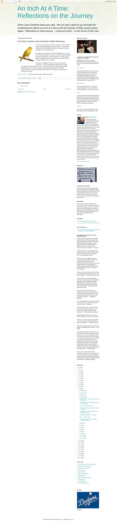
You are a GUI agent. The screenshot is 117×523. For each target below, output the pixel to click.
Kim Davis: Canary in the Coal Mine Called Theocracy (88, 420)
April (81, 431)
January (82, 438)
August (81, 423)
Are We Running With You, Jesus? (88, 415)
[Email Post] (39, 78)
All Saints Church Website (84, 466)
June (81, 427)
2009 (79, 451)
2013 (79, 443)
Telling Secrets (81, 479)
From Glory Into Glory (83, 473)
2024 (79, 369)
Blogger (72, 519)
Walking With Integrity (83, 483)
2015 (79, 389)
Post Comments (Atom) (30, 91)
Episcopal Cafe (82, 472)
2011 (79, 447)
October (82, 395)
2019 (79, 380)
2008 (79, 453)
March (81, 433)
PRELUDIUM (81, 475)
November (82, 393)
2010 (79, 449)
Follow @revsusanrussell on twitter (86, 221)
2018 (79, 382)
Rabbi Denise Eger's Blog (84, 477)
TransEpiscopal (82, 481)
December (82, 390)
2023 (79, 371)
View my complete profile (83, 161)
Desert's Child (81, 470)
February (82, 436)
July (81, 425)
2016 (79, 386)
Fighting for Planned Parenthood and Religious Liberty (89, 412)
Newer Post (21, 89)
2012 (79, 445)
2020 (79, 378)
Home (44, 89)
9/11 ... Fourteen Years (85, 417)
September (82, 397)
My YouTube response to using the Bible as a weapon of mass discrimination (89, 230)
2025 (79, 367)
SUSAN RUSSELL (92, 117)
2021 (79, 376)
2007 (79, 455)
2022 (79, 374)
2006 (79, 457)
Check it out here (21, 74)
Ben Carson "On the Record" (87, 405)
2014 (79, 440)
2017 (79, 384)
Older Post (68, 89)
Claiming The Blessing (83, 468)
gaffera (61, 519)
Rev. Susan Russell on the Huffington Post (88, 223)
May (81, 429)
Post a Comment (24, 86)
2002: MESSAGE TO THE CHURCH (87, 464)
